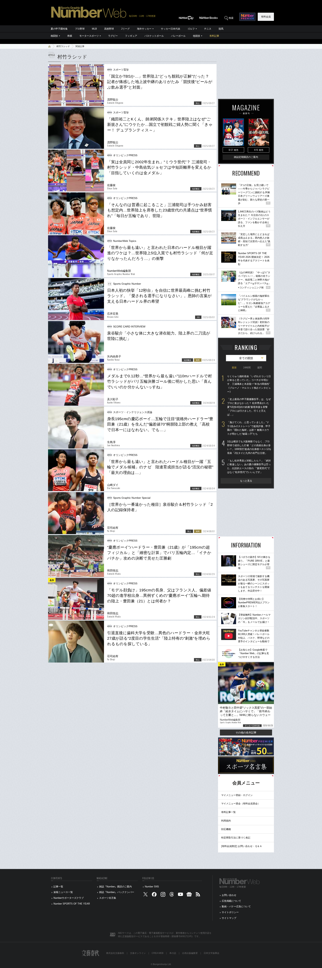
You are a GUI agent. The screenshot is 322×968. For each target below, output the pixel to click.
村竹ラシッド (63, 46)
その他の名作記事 (246, 732)
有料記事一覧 (228, 812)
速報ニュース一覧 (63, 892)
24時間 (247, 367)
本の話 (172, 953)
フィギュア (131, 35)
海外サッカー (144, 28)
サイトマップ (229, 918)
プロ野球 (80, 28)
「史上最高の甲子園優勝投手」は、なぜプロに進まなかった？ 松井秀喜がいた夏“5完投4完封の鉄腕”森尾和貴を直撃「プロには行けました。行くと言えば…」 (249, 407)
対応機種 (226, 829)
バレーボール (178, 35)
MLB (94, 28)
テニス (207, 28)
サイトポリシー (230, 912)
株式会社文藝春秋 (115, 953)
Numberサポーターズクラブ (68, 898)
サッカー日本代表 (170, 28)
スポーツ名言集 (107, 898)
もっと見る (246, 480)
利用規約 (226, 820)
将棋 (69, 35)
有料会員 (266, 16)
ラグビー (113, 35)
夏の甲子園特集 (59, 28)
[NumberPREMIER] (247, 17)
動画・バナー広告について (236, 906)
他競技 (196, 35)
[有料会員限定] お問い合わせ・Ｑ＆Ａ (241, 846)
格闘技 (54, 35)
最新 (234, 367)
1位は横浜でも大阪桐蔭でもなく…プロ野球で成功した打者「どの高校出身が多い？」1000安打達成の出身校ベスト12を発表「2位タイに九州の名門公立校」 (249, 447)
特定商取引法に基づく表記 (235, 837)
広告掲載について (231, 900)
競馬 (221, 28)
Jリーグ (125, 28)
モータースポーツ (89, 35)
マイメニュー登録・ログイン (237, 795)
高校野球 (109, 28)
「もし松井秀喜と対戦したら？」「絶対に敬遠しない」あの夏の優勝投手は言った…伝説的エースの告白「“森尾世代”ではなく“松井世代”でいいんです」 (249, 466)
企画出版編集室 (190, 953)
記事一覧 (58, 886)
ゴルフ (191, 28)
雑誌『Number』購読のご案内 (115, 886)
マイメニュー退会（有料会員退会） (240, 803)
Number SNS (152, 886)
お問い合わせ (229, 895)
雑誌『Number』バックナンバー (116, 892)
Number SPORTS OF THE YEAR (71, 903)
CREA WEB (157, 953)
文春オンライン (138, 953)
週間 (259, 367)
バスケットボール (154, 35)
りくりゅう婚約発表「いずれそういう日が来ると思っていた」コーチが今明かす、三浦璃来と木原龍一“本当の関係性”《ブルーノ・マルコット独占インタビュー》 (249, 384)
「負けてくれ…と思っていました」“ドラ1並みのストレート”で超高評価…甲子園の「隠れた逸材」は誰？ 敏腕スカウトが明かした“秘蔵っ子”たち (248, 428)
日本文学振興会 (211, 953)
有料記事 (214, 35)
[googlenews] (189, 895)
